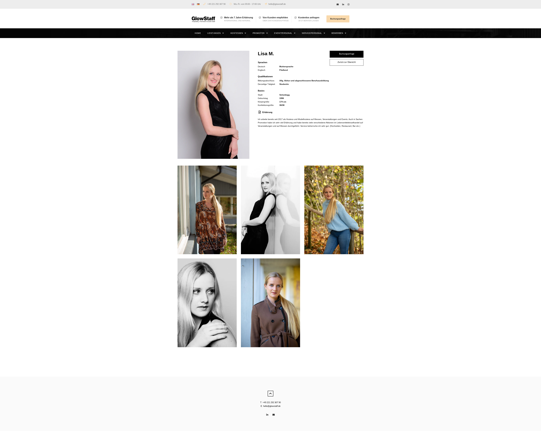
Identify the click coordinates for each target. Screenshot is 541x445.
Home (198, 33)
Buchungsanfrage (338, 19)
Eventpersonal (283, 33)
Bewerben (337, 33)
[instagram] (348, 4)
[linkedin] (343, 4)
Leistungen (214, 33)
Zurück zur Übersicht (347, 62)
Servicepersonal (312, 33)
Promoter (259, 33)
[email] (338, 4)
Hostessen (236, 33)
